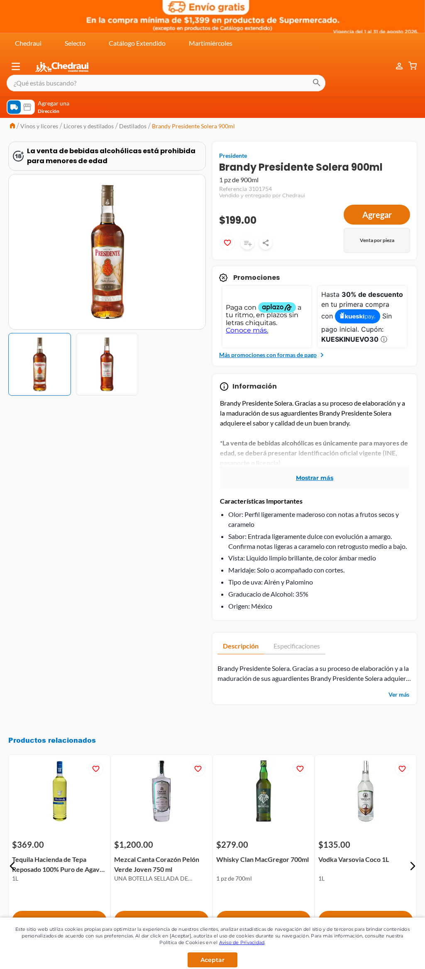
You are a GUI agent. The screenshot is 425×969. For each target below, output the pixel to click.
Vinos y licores (39, 126)
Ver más (398, 694)
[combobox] (166, 83)
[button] (16, 66)
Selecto (75, 43)
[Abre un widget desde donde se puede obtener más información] (391, 954)
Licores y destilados (89, 126)
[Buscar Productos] (317, 83)
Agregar (377, 215)
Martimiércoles (210, 43)
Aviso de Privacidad (242, 942)
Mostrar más (314, 478)
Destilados (133, 126)
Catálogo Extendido (137, 43)
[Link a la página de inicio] (12, 126)
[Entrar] (395, 66)
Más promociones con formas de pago (268, 354)
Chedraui (28, 43)
